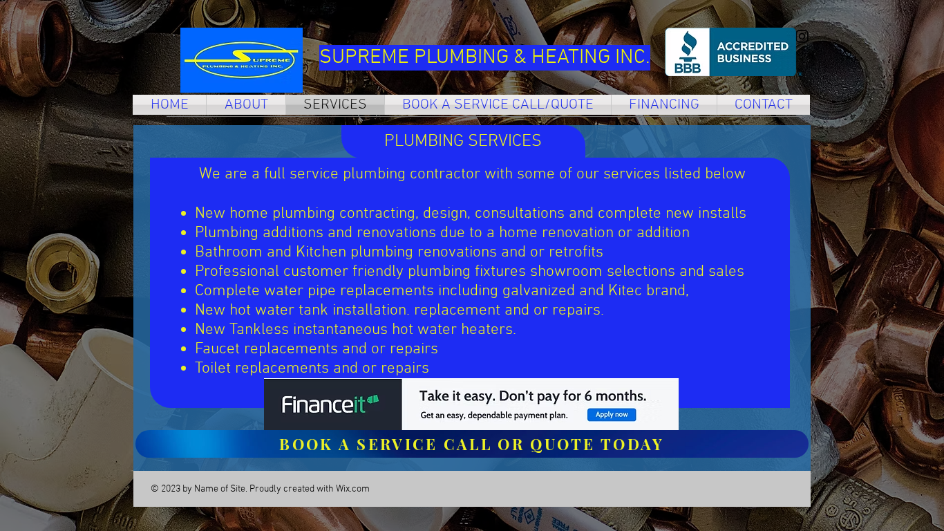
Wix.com (353, 489)
